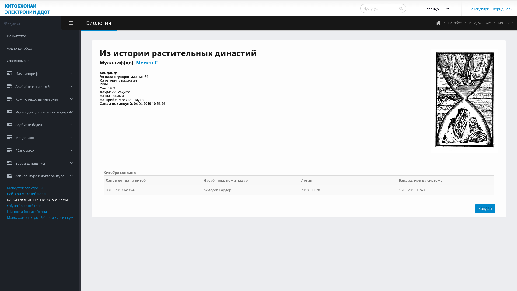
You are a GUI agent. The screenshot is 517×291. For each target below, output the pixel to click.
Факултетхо (16, 35)
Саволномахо (18, 60)
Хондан (485, 208)
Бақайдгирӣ (479, 8)
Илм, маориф (480, 22)
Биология (506, 22)
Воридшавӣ (502, 8)
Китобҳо (455, 22)
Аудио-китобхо (19, 48)
